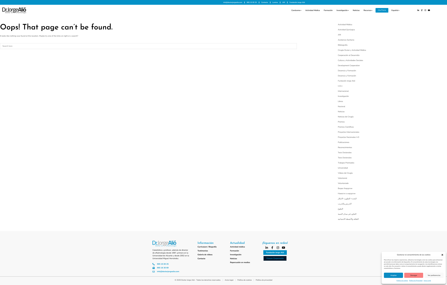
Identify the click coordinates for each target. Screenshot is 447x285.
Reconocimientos (345, 147)
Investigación (342, 10)
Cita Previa (382, 10)
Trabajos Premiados (346, 163)
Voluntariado (343, 183)
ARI (339, 35)
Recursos (367, 10)
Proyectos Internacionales (348, 132)
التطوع (340, 209)
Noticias (356, 10)
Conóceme (295, 10)
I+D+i (340, 86)
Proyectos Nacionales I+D (348, 137)
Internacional (343, 91)
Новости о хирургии (346, 193)
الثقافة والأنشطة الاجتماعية (348, 219)
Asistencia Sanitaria (346, 40)
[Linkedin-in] (418, 10)
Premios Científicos (346, 127)
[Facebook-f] (421, 10)
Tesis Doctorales (345, 152)
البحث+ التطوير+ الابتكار (347, 198)
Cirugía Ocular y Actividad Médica (352, 50)
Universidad (343, 168)
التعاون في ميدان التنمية (347, 214)
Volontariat (342, 178)
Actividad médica (312, 10)
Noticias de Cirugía (345, 116)
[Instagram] (425, 10)
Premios (341, 122)
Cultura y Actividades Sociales (350, 60)
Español (394, 10)
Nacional (341, 106)
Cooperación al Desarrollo (348, 55)
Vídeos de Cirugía (345, 173)
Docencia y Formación (347, 70)
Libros (340, 101)
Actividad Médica (345, 24)
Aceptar (393, 275)
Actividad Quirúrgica (346, 29)
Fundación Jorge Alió (346, 81)
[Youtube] (428, 10)
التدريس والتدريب (344, 203)
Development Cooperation (349, 65)
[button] (442, 255)
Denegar (413, 275)
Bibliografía (342, 45)
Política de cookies (402, 281)
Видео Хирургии (345, 188)
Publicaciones (343, 142)
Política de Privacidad (416, 281)
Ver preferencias (434, 275)
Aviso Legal (427, 281)
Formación (328, 10)
